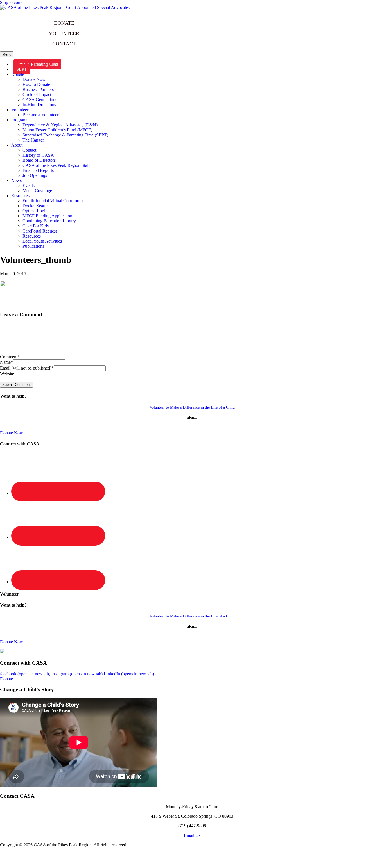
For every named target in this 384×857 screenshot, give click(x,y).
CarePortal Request (39, 231)
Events (28, 185)
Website (7, 373)
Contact (29, 150)
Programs (19, 119)
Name (6, 362)
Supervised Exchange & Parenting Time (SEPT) (65, 135)
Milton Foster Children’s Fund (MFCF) (57, 129)
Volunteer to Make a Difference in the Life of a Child (192, 407)
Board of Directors (39, 160)
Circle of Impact (36, 94)
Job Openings (34, 175)
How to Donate (36, 84)
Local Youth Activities (42, 241)
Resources (20, 195)
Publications (33, 246)
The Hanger (33, 140)
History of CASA (38, 155)
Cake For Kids (35, 226)
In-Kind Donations (39, 104)
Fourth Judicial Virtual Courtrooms (53, 200)
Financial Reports (38, 170)
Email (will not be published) (27, 368)
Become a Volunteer (40, 114)
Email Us (192, 835)
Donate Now (34, 79)
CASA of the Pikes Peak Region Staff (56, 165)
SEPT (21, 69)
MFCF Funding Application (47, 215)
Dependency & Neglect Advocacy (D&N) (60, 124)
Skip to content (13, 2)
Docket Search (35, 205)
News (16, 180)
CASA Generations (39, 99)
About (16, 145)
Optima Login (35, 210)
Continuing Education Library (49, 220)
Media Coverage (37, 190)
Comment (10, 356)
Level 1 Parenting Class (37, 64)
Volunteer (19, 109)
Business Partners (38, 89)
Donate (17, 74)
